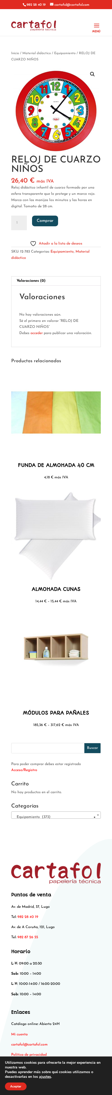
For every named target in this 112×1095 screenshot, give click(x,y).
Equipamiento (65, 53)
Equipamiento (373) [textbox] (54, 817)
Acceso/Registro (24, 770)
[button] (92, 74)
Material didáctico (36, 53)
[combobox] (56, 815)
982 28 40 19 (36, 5)
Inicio (15, 53)
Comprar (45, 221)
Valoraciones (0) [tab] (31, 281)
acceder (36, 333)
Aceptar (15, 1086)
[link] (29, 1045)
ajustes (45, 1076)
